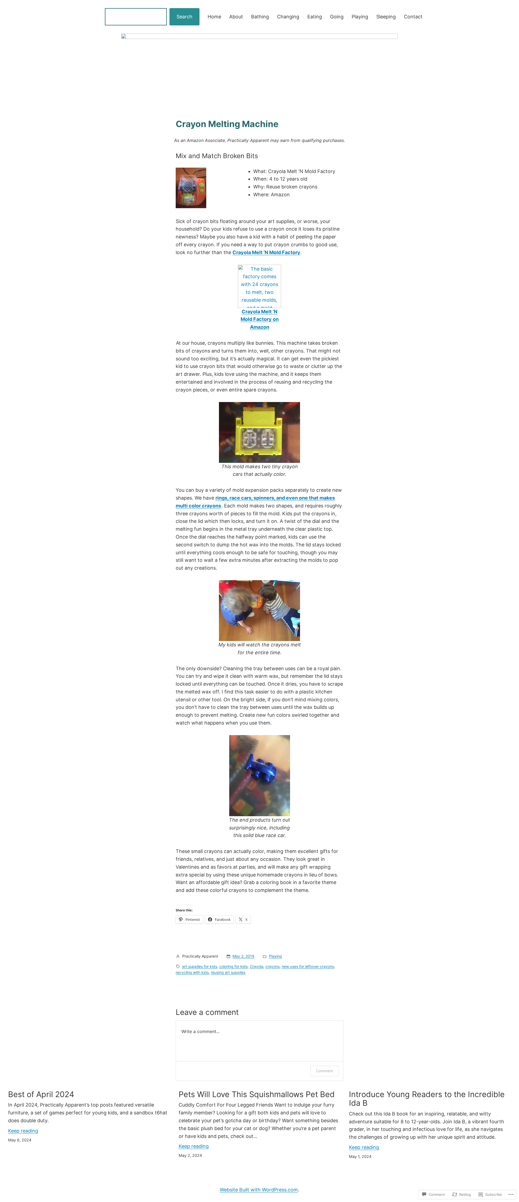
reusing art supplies (228, 972)
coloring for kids (233, 966)
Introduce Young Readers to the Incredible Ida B (427, 1099)
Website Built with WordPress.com (259, 1190)
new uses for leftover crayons (308, 966)
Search (184, 16)
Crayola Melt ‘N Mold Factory (266, 252)
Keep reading (23, 1131)
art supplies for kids (199, 966)
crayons (272, 966)
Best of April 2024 (41, 1094)
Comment (324, 1070)
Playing (275, 956)
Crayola (256, 966)
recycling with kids (192, 972)
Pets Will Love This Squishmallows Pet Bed (257, 1094)
